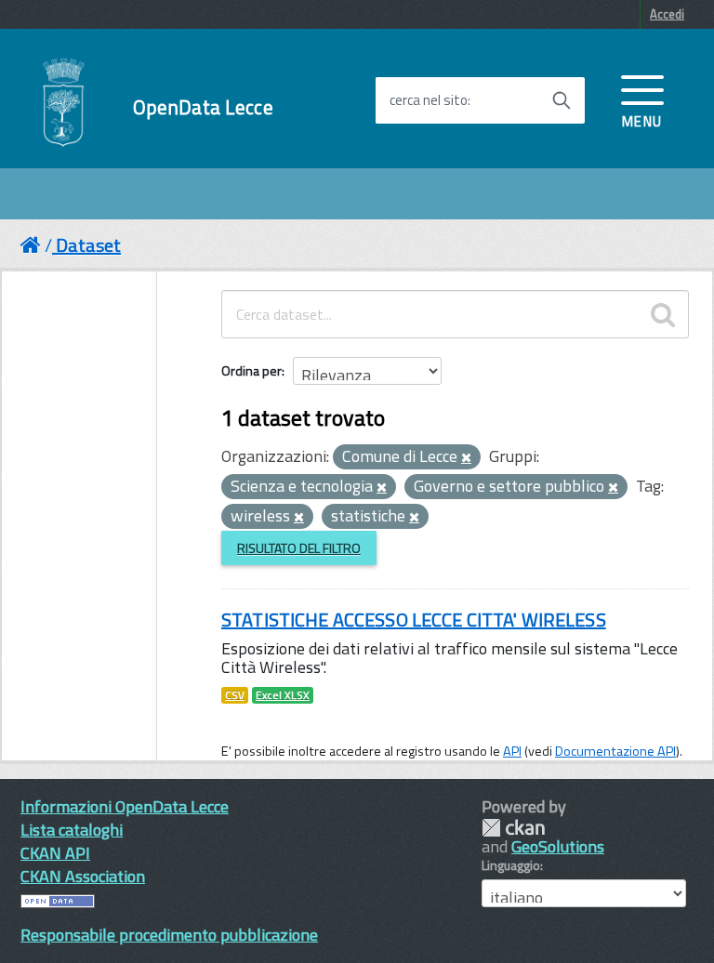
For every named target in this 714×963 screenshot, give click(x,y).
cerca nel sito (429, 100)
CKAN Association (82, 876)
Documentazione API (615, 751)
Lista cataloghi (71, 829)
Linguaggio (511, 865)
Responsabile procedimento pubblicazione (169, 934)
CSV (235, 695)
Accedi (667, 14)
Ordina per (251, 370)
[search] (663, 314)
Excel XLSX (283, 695)
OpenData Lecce (203, 107)
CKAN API (55, 852)
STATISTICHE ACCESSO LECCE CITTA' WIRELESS (413, 619)
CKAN (513, 828)
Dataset (88, 245)
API (512, 751)
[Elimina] (466, 458)
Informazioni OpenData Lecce (124, 806)
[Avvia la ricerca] (561, 100)
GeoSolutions (557, 846)
